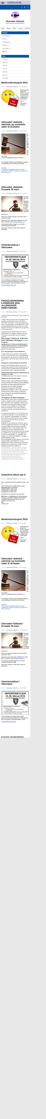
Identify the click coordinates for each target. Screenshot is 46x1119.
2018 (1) (5, 65)
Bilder (14, 28)
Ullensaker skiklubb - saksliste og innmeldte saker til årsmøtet (13, 124)
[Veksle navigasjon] (27, 7)
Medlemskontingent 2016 (14, 82)
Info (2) (5, 39)
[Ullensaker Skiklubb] (15, 2)
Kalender (27, 28)
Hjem (2, 28)
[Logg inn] (24, 7)
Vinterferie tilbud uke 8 (13, 475)
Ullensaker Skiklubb (12, 86)
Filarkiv (20, 28)
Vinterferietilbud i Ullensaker (10, 246)
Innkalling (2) (6, 42)
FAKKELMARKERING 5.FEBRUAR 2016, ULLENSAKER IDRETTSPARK (12, 304)
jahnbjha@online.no (19, 222)
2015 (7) (5, 75)
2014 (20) (5, 78)
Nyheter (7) (6, 45)
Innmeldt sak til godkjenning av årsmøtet (12, 169)
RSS (5, 51)
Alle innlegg (6, 35)
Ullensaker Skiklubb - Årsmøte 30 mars (12, 188)
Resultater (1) (6, 48)
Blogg (8, 28)
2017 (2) (5, 68)
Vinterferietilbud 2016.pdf (8, 285)
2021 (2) (5, 59)
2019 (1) (5, 62)
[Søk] (21, 7)
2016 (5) (5, 72)
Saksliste (4, 168)
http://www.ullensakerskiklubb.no (15, 23)
